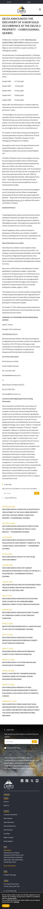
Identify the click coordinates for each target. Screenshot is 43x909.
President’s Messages (10, 875)
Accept (6, 906)
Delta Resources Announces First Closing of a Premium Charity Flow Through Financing (20, 615)
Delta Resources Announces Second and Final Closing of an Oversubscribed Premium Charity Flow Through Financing (21, 601)
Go (37, 493)
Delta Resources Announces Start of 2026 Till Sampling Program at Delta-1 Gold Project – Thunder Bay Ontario (20, 529)
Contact (6, 880)
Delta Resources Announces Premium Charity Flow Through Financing (18, 652)
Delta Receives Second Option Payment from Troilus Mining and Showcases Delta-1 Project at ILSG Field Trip (21, 587)
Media (5, 871)
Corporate (7, 794)
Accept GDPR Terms (11, 498)
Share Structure (8, 830)
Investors (6, 811)
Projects (6, 798)
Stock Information (9, 822)
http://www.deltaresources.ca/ (12, 200)
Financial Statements (10, 826)
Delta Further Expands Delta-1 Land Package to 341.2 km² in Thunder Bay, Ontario (21, 627)
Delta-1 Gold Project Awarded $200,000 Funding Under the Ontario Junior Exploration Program (19, 676)
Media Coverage (8, 837)
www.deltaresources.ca (10, 334)
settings (16, 902)
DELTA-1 (6, 802)
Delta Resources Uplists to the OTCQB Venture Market (18, 558)
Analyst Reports (8, 841)
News (5, 846)
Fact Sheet (7, 833)
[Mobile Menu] (40, 9)
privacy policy (12, 898)
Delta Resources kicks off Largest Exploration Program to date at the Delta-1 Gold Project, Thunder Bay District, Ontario (21, 572)
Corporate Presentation (10, 814)
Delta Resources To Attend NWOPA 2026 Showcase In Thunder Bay (19, 663)
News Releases (8, 818)
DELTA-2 (6, 805)
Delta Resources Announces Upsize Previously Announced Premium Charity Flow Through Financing (20, 640)
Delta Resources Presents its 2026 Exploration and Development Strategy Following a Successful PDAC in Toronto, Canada (20, 691)
